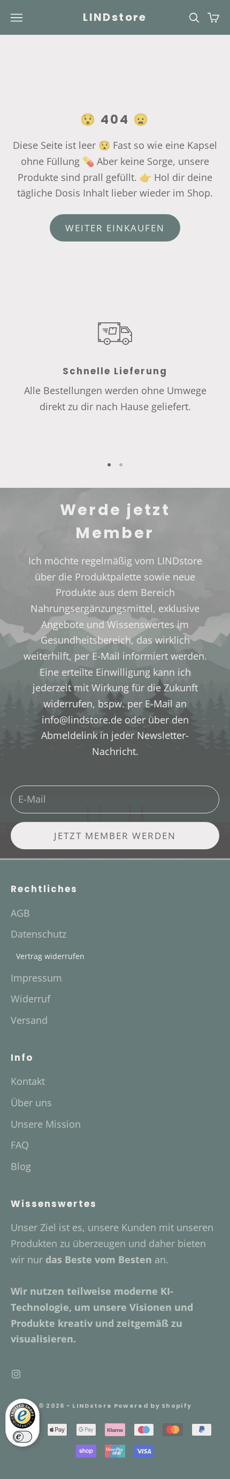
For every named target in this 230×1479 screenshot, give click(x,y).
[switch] (22, 1437)
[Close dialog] (209, 640)
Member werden (114, 826)
